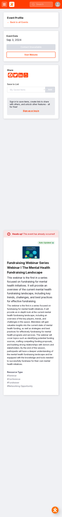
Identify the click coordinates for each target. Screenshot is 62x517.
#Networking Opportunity (20, 386)
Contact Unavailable (31, 47)
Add (50, 89)
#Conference (13, 379)
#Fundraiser (13, 382)
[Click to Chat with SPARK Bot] (55, 510)
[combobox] (41, 4)
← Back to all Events (17, 22)
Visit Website (31, 54)
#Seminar (12, 375)
